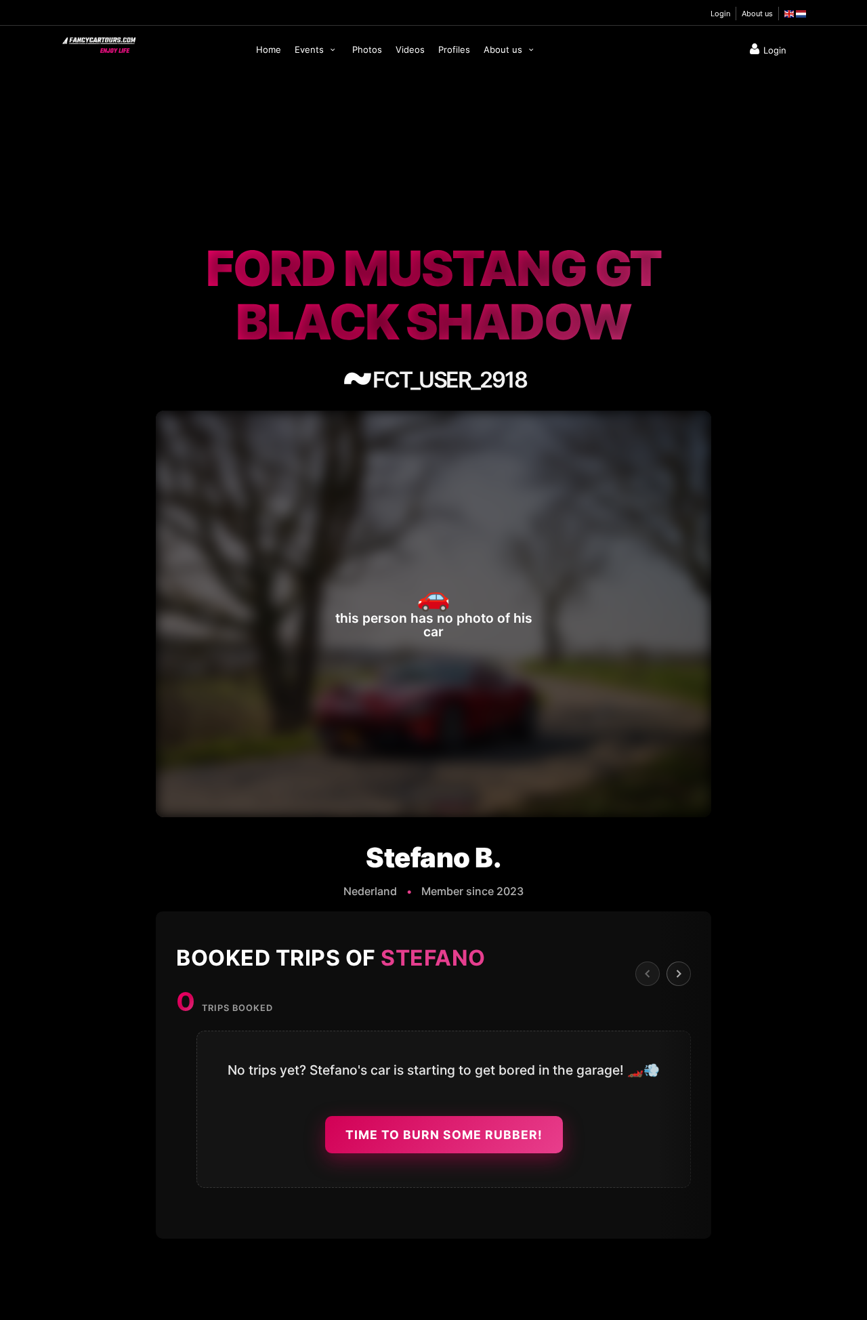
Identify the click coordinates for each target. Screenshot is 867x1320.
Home (268, 49)
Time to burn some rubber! (444, 1135)
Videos (410, 49)
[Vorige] (647, 974)
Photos (367, 49)
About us (757, 13)
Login (720, 13)
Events (310, 49)
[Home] (98, 42)
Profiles (454, 49)
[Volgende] (679, 974)
